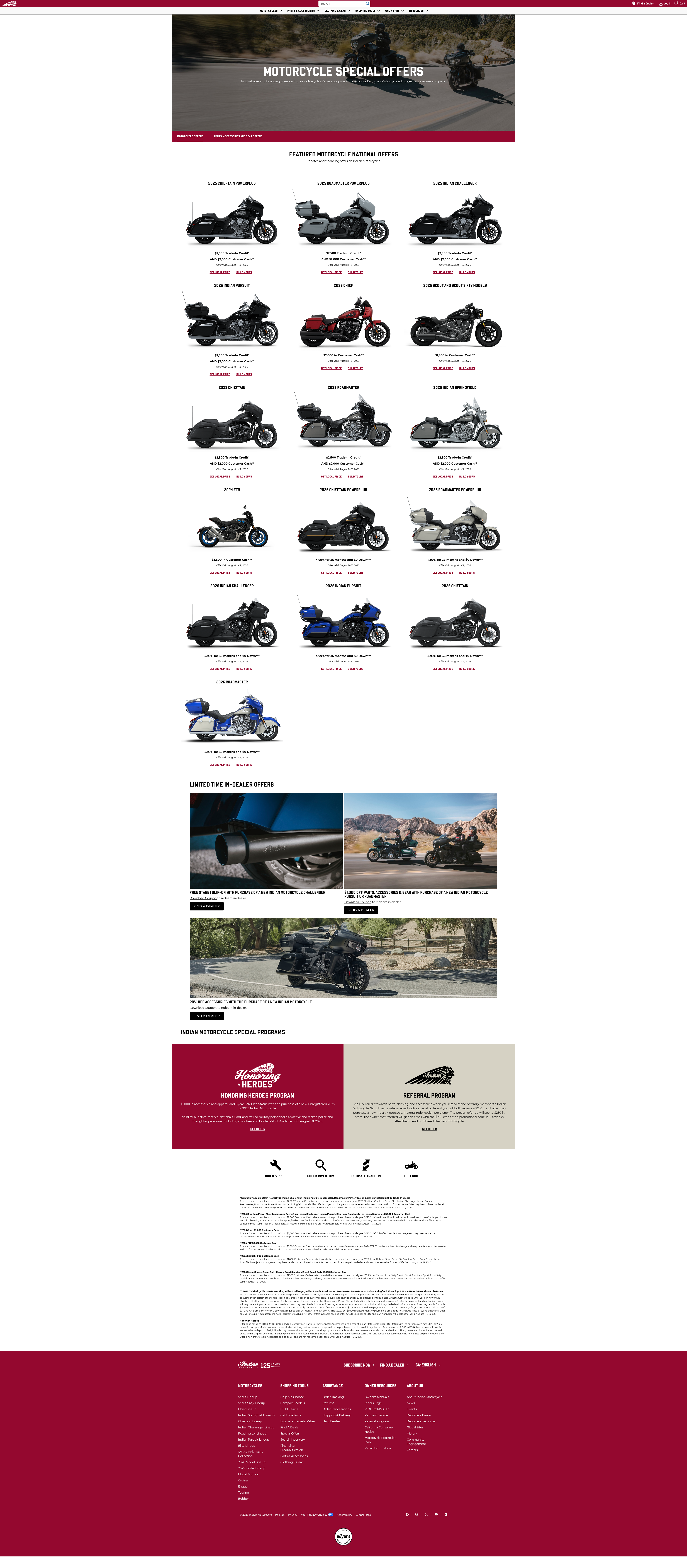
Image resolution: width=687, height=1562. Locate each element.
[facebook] (407, 1515)
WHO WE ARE (392, 10)
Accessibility (344, 1515)
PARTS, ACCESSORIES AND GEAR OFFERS (238, 136)
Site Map (279, 1515)
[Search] (366, 4)
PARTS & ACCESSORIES (301, 10)
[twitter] (426, 1515)
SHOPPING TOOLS (365, 10)
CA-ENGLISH (426, 1365)
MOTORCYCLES (269, 10)
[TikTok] (445, 1515)
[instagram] (416, 1515)
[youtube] (436, 1515)
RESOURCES (416, 10)
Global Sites (363, 1515)
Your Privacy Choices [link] (314, 1514)
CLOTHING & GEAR (335, 10)
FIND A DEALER (207, 906)
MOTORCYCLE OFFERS (190, 136)
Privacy (292, 1515)
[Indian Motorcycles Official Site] (9, 3)
